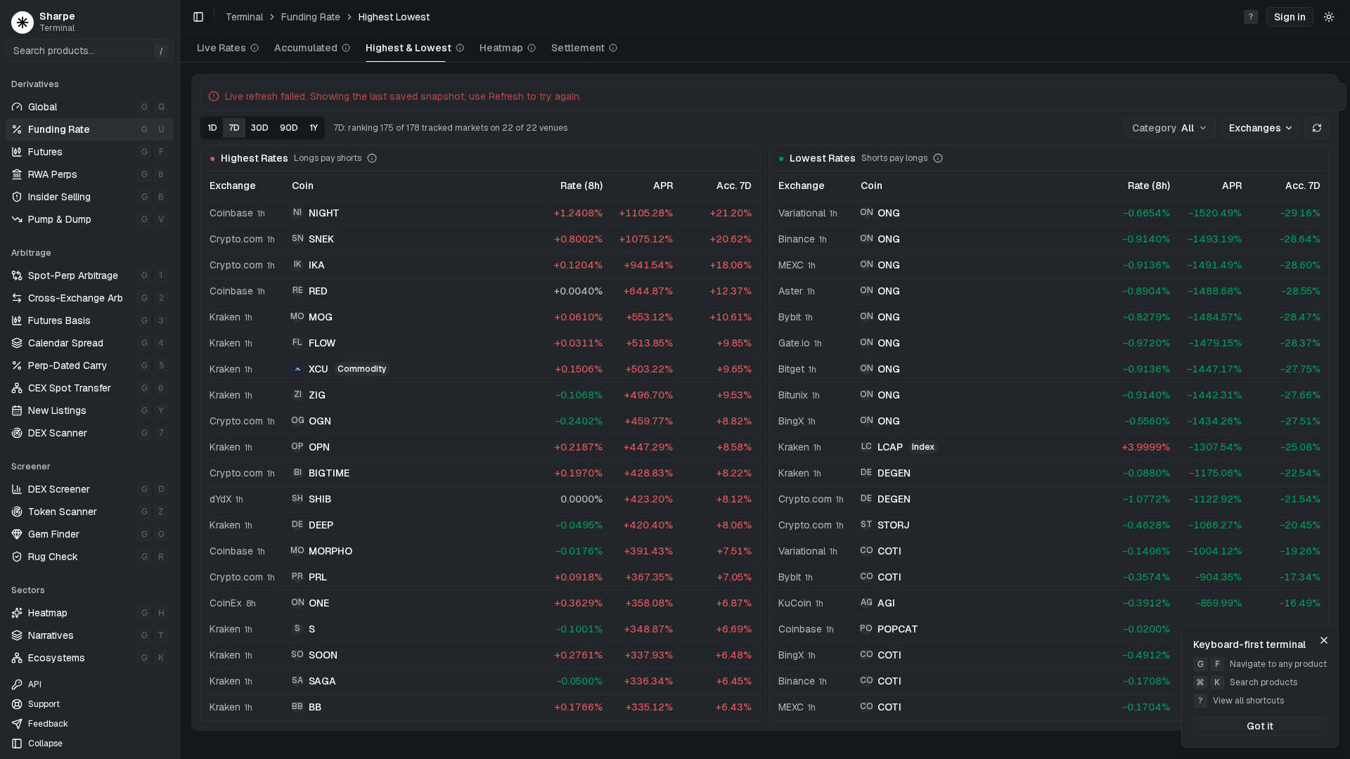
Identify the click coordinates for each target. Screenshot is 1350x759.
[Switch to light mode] (1329, 17)
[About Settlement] (613, 47)
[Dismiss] (1324, 640)
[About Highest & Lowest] (459, 47)
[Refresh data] (1317, 128)
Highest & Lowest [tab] (408, 47)
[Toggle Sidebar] (179, 379)
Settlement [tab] (578, 47)
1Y (313, 128)
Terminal (244, 17)
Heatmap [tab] (501, 47)
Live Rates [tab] (221, 47)
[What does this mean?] (372, 158)
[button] (1289, 17)
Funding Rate (310, 17)
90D (289, 128)
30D (260, 128)
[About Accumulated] (346, 47)
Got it (1260, 726)
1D (212, 128)
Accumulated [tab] (306, 47)
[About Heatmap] (531, 47)
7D (234, 128)
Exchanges (1255, 128)
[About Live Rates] (254, 47)
